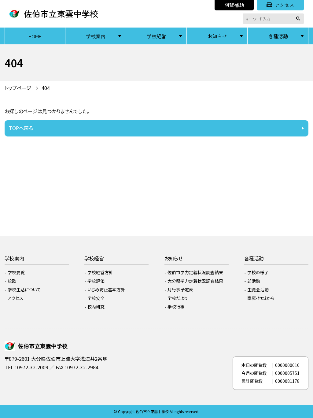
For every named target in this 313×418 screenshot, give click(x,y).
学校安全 (96, 298)
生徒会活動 (258, 289)
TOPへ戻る (21, 128)
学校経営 (156, 36)
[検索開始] (299, 18)
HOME (35, 36)
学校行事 (176, 307)
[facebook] (11, 384)
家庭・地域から (260, 298)
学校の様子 (257, 272)
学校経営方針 (100, 272)
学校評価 (96, 281)
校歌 (12, 281)
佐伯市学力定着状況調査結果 (195, 272)
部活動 (253, 281)
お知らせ (217, 36)
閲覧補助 (234, 5)
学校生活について (24, 289)
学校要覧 (16, 272)
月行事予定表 (180, 289)
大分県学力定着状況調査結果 (195, 281)
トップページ (18, 87)
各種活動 (278, 36)
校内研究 (96, 307)
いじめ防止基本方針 (106, 289)
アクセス (284, 5)
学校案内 (95, 36)
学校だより (178, 298)
